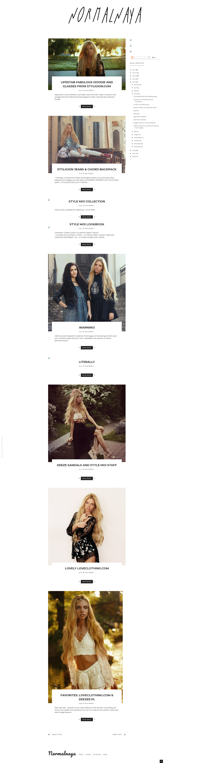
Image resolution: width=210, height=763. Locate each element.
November (137, 144)
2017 (133, 153)
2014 (133, 79)
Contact (88, 754)
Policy (105, 754)
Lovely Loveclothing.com (87, 568)
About (81, 754)
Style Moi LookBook (87, 224)
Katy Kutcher (89, 90)
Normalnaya (62, 753)
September (137, 137)
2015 (133, 82)
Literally (87, 362)
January (136, 85)
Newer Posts (57, 734)
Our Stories (97, 754)
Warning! (87, 327)
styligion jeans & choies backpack (86, 169)
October (136, 141)
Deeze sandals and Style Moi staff (87, 465)
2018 (133, 156)
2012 (133, 73)
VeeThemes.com (2, 442)
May (135, 91)
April (135, 88)
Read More (86, 106)
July (135, 131)
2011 (133, 70)
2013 (133, 76)
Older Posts (117, 734)
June (135, 94)
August (136, 135)
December (137, 147)
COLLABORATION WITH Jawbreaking (145, 96)
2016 (133, 150)
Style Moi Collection (87, 201)
